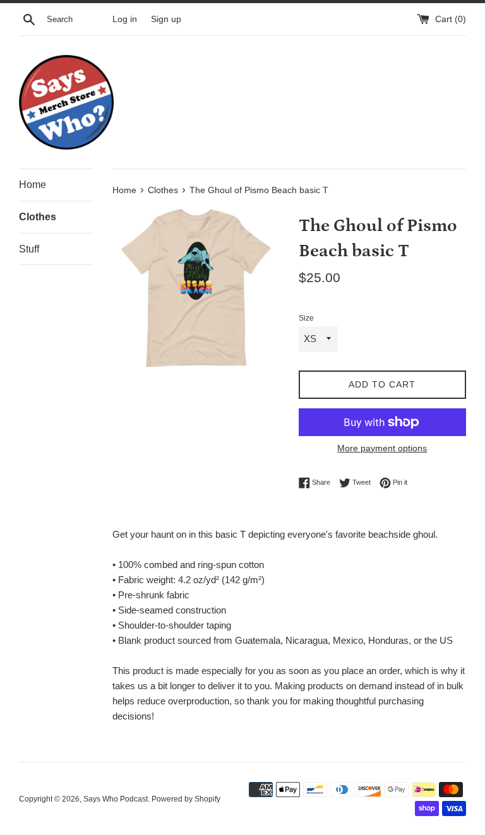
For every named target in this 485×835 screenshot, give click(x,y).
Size (306, 318)
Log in (124, 19)
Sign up (166, 19)
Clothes (37, 216)
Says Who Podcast (115, 799)
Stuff (29, 249)
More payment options (382, 448)
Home (32, 184)
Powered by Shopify (186, 799)
